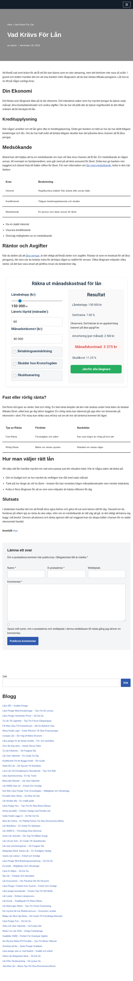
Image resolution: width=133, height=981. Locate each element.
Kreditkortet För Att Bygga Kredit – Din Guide (23, 761)
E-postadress (56, 567)
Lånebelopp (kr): (23, 294)
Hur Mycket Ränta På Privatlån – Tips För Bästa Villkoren (29, 941)
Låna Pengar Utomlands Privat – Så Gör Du (22, 716)
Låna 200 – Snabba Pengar (15, 705)
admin (13, 45)
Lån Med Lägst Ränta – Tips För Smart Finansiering (26, 906)
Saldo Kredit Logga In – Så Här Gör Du (20, 816)
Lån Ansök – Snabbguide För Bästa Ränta (22, 901)
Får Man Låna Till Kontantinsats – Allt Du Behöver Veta (28, 726)
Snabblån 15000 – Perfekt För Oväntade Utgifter (25, 936)
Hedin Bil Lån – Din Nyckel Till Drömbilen (21, 766)
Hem (9, 24)
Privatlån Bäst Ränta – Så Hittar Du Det (21, 796)
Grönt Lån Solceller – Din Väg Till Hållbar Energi (25, 836)
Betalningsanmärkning (35, 351)
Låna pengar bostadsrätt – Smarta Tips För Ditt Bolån (27, 891)
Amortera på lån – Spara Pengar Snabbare (22, 946)
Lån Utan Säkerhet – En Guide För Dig (20, 756)
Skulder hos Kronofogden (37, 363)
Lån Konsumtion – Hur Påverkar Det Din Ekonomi (25, 881)
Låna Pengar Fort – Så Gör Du (16, 921)
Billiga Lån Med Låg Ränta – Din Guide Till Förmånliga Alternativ (32, 916)
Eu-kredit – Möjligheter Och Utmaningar (20, 866)
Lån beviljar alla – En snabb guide (18, 801)
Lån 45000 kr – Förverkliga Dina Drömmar (22, 831)
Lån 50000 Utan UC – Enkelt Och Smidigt (22, 786)
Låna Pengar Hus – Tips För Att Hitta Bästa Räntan (26, 806)
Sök (4, 676)
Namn (11, 567)
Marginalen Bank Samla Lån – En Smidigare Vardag (26, 851)
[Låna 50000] (12, 4)
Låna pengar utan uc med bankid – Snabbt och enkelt (27, 951)
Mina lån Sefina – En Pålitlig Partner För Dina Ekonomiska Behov (33, 821)
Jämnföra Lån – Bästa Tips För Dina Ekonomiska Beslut (28, 966)
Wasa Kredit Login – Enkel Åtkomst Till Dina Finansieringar (30, 731)
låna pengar (32, 255)
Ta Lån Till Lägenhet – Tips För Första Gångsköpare (26, 721)
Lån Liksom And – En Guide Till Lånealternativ (24, 841)
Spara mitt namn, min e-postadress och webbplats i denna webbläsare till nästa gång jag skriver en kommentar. (64, 630)
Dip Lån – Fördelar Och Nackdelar (18, 876)
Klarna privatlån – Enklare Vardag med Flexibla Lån (26, 811)
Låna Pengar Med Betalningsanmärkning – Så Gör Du (27, 861)
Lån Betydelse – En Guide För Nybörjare (21, 826)
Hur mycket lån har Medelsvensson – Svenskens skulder (29, 911)
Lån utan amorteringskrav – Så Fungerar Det (23, 846)
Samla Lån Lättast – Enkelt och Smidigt (21, 856)
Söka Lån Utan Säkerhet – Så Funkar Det (22, 926)
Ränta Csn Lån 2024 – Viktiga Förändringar (22, 931)
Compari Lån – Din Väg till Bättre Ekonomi (22, 736)
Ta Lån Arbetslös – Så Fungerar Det (19, 751)
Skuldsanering (29, 375)
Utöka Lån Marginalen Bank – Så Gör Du (21, 956)
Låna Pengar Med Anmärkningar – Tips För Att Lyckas (27, 711)
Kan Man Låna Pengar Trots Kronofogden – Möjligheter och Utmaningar (35, 791)
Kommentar (14, 581)
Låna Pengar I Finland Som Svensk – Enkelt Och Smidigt (29, 886)
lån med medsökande (98, 165)
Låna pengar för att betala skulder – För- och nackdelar (28, 741)
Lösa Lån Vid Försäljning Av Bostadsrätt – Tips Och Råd (29, 771)
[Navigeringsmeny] (127, 4)
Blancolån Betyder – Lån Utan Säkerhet (21, 781)
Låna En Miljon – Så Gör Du (15, 871)
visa (15, 530)
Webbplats (94, 567)
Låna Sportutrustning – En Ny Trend (19, 776)
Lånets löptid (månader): (30, 312)
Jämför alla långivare (96, 369)
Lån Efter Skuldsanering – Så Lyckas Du (21, 961)
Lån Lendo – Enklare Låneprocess (18, 896)
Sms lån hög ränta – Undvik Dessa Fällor (21, 746)
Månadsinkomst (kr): (27, 329)
